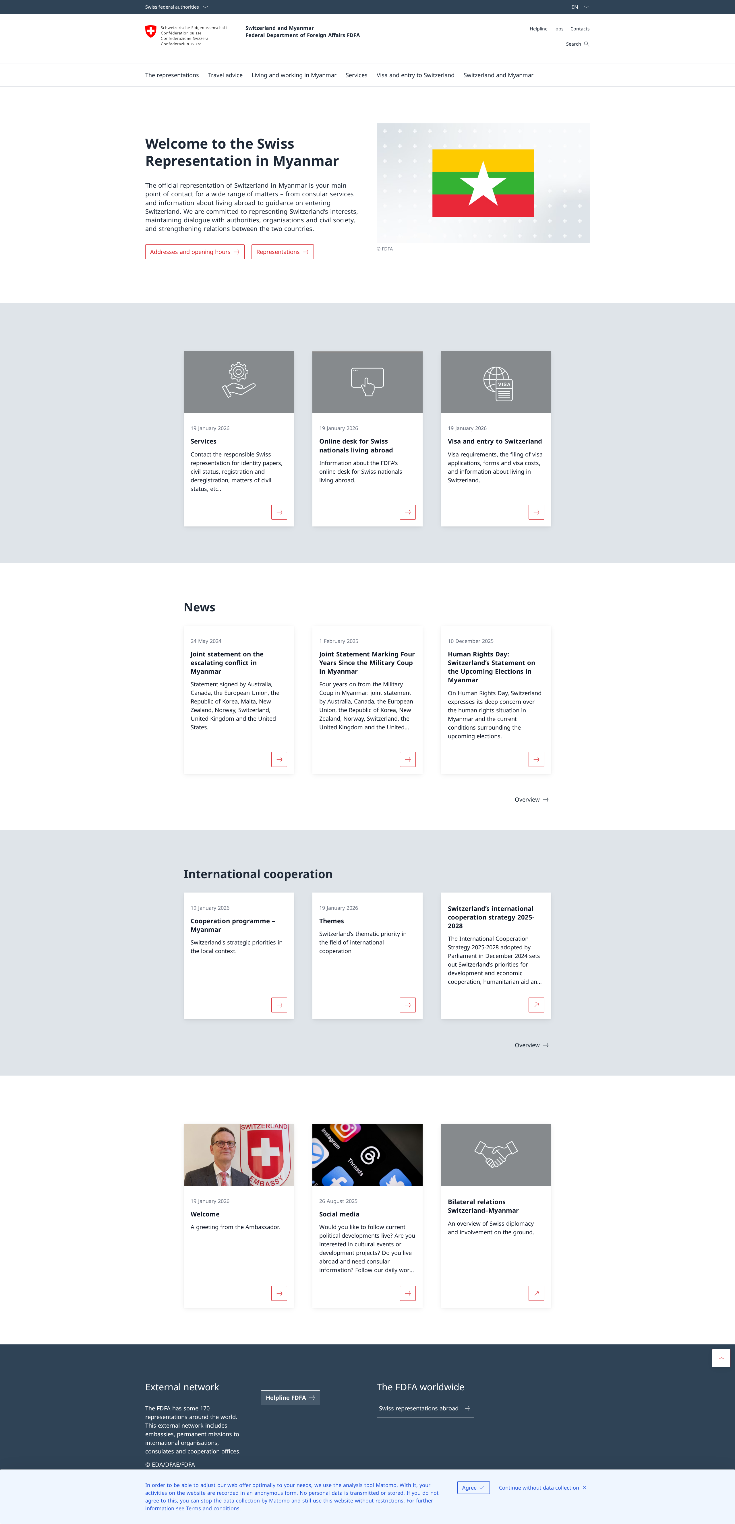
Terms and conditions (212, 1508)
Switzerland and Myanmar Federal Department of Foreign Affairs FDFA (302, 31)
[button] (172, 74)
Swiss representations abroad (419, 1408)
